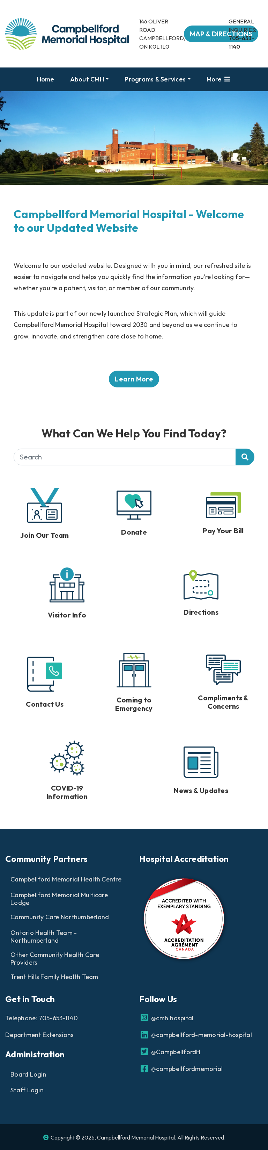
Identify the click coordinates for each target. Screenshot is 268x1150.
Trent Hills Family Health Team (54, 977)
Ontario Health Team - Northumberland (43, 937)
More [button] (215, 79)
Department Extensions (39, 1035)
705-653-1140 (58, 1018)
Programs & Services (155, 79)
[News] (201, 768)
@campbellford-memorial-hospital (201, 1035)
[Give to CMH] (134, 511)
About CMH (87, 79)
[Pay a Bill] (223, 510)
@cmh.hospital (171, 1018)
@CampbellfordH (175, 1052)
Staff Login (27, 1090)
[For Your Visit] (67, 590)
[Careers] (44, 511)
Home (45, 79)
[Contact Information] (44, 680)
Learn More (134, 378)
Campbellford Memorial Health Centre (65, 879)
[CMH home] (67, 33)
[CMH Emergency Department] (134, 680)
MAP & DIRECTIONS (221, 33)
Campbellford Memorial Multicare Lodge (59, 899)
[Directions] (201, 590)
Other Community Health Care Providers (54, 959)
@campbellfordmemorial (186, 1069)
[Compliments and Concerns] (223, 680)
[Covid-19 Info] (67, 768)
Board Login (28, 1074)
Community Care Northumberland (59, 917)
